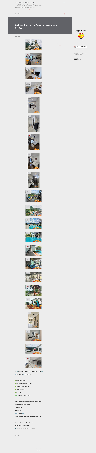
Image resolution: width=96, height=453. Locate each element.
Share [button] (59, 40)
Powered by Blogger (40, 448)
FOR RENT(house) (60, 45)
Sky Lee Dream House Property (24, 3)
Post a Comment (18, 439)
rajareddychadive (42, 450)
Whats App (28, 9)
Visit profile (81, 42)
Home (16, 9)
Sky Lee (81, 40)
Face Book (21, 9)
